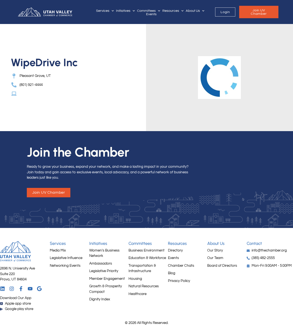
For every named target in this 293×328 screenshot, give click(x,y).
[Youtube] (30, 288)
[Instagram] (11, 288)
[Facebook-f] (20, 288)
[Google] (39, 288)
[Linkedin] (2, 288)
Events (151, 14)
